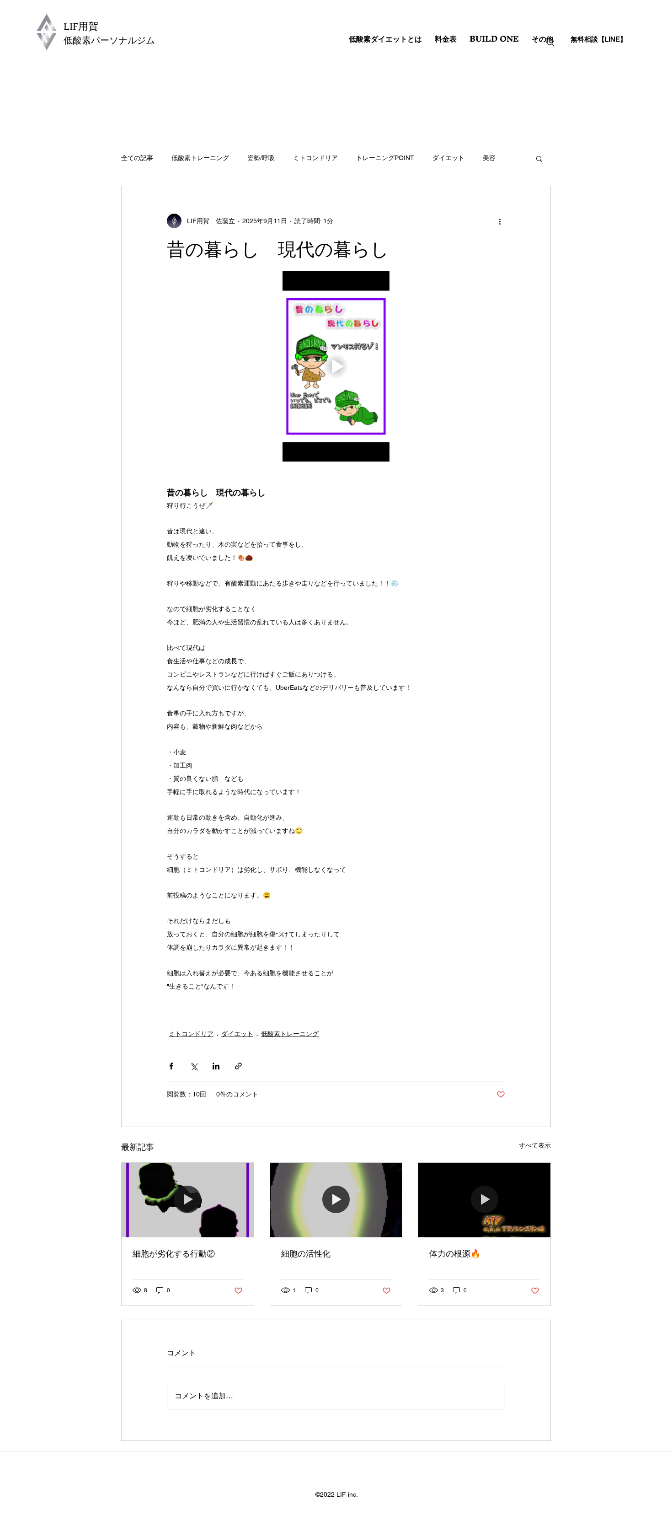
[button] (539, 158)
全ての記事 (137, 157)
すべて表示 (535, 1145)
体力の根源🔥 (454, 1253)
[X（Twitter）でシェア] (193, 1066)
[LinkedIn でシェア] (216, 1066)
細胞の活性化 (306, 1253)
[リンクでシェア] (238, 1066)
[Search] (550, 42)
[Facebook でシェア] (171, 1066)
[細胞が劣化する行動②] (188, 1200)
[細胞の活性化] (336, 1200)
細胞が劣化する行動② (174, 1253)
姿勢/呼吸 (261, 157)
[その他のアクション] (499, 220)
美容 (489, 157)
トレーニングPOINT (385, 157)
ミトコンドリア (315, 157)
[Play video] (336, 366)
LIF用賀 (81, 26)
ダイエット (448, 157)
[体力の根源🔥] (484, 1200)
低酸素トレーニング (200, 157)
